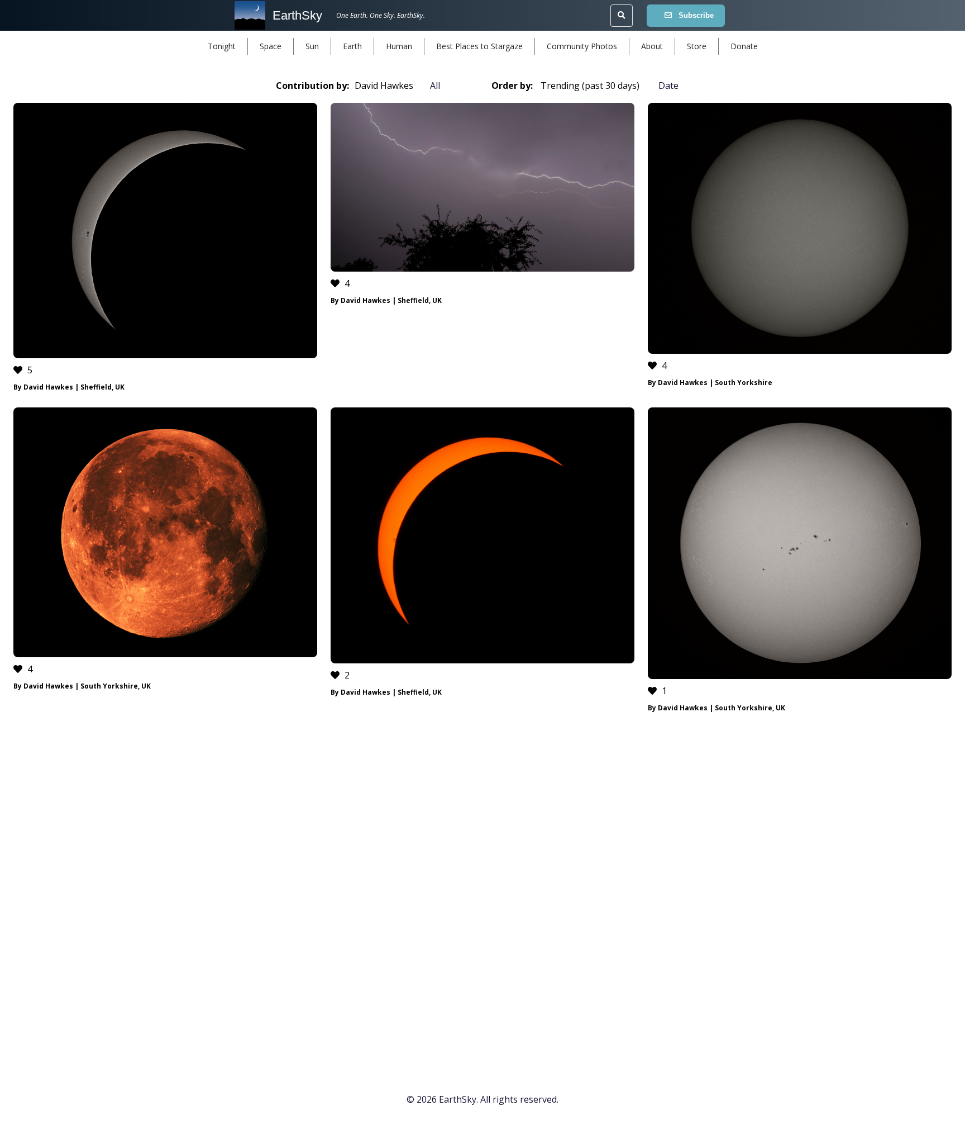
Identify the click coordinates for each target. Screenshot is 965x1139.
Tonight (222, 46)
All (435, 85)
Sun (312, 46)
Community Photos (582, 46)
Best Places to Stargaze (479, 46)
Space (270, 46)
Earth (352, 46)
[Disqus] (482, 891)
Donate (744, 46)
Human (399, 46)
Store (696, 46)
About (652, 46)
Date (668, 85)
